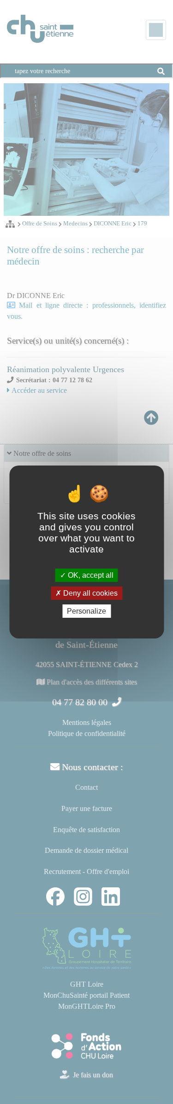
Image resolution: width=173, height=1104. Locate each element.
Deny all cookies (89, 593)
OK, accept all (89, 575)
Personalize (86, 611)
